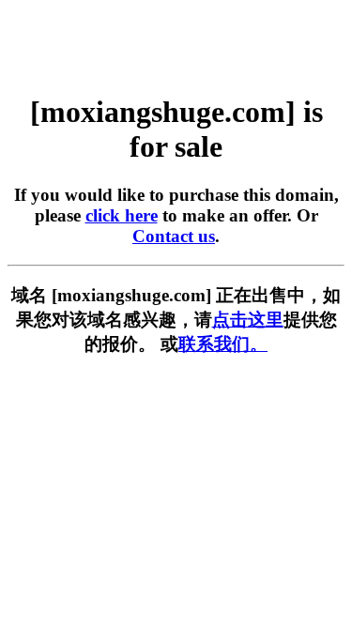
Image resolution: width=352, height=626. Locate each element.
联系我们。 (223, 344)
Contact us (173, 236)
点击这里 (247, 319)
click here (121, 215)
